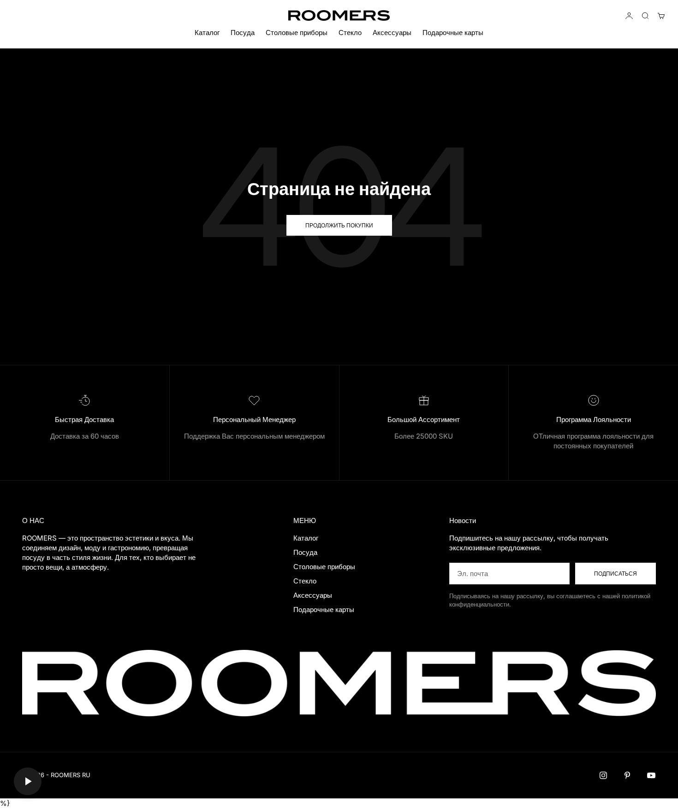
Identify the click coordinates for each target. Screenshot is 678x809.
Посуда (243, 32)
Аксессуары (392, 32)
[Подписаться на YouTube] (651, 775)
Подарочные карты (452, 32)
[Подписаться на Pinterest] (627, 775)
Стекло (350, 32)
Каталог (207, 32)
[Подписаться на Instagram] (603, 775)
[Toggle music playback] (28, 781)
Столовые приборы (296, 32)
